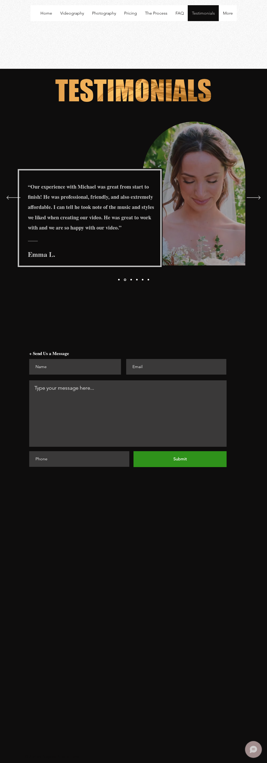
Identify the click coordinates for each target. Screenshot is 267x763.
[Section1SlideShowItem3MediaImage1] (131, 280)
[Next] (253, 198)
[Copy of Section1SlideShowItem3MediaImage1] (148, 280)
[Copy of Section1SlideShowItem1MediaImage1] (137, 280)
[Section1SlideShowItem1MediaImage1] (119, 280)
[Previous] (13, 198)
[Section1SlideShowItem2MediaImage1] (125, 279)
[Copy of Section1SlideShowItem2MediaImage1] (142, 280)
